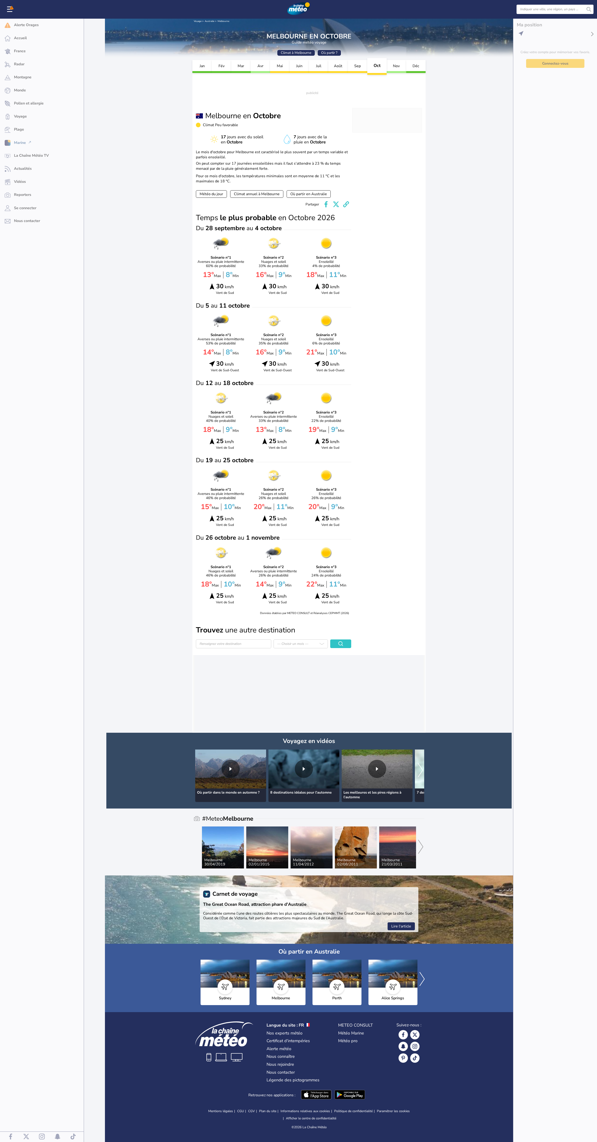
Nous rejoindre (280, 1064)
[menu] (10, 9)
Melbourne (223, 21)
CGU (240, 1111)
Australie (209, 21)
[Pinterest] (403, 1058)
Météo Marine (351, 1033)
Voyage (197, 21)
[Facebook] (403, 1034)
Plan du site (267, 1111)
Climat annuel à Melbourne (257, 194)
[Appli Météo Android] (350, 1095)
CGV (251, 1111)
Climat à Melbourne (296, 52)
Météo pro (348, 1041)
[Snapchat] (403, 1046)
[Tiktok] (415, 1058)
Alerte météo (279, 1049)
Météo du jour (211, 194)
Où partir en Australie (308, 194)
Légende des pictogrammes (293, 1080)
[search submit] (589, 9)
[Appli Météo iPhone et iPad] (316, 1095)
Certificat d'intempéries (288, 1041)
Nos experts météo (284, 1033)
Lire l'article (401, 926)
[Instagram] (415, 1046)
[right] (420, 770)
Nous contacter (281, 1072)
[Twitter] (415, 1034)
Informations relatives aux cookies (305, 1111)
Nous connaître (281, 1056)
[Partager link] (346, 204)
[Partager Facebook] (326, 204)
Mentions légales (220, 1111)
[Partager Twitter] (336, 204)
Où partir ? (329, 52)
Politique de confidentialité (353, 1111)
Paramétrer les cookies (393, 1111)
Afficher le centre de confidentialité (311, 1118)
